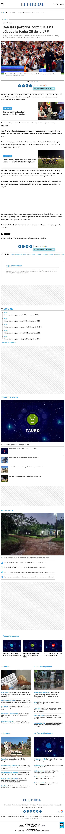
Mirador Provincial (48, 805)
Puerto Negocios (26, 807)
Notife (33, 807)
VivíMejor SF (57, 805)
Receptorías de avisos (26, 816)
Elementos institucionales (56, 816)
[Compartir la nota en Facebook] (19, 85)
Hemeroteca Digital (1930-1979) (10, 816)
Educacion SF (39, 807)
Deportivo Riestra (48, 254)
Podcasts (39, 805)
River (33, 254)
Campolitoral (7, 805)
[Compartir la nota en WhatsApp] (27, 85)
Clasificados (25, 805)
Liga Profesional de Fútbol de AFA (21, 254)
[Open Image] (4, 43)
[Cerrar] (53, 88)
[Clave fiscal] (62, 827)
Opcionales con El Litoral (29, 818)
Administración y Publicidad (40, 816)
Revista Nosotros (16, 805)
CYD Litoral (33, 805)
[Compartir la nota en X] (23, 85)
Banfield (39, 254)
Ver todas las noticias (8, 342)
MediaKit (39, 818)
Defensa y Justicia (59, 254)
